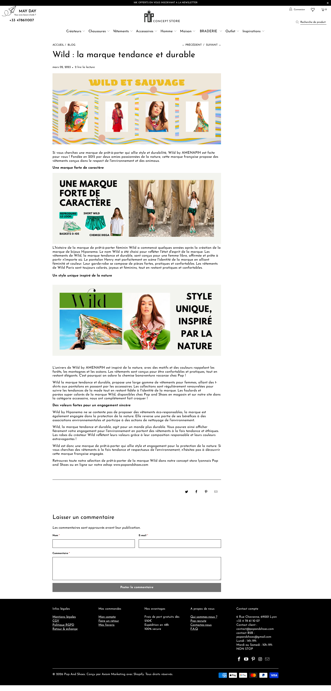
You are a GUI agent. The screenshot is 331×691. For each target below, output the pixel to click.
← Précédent (192, 45)
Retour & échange (65, 629)
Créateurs (73, 31)
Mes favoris (106, 625)
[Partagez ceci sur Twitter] (187, 492)
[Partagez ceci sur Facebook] (196, 492)
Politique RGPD (63, 625)
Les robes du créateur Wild (73, 435)
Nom (56, 535)
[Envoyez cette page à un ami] (216, 492)
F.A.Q (194, 629)
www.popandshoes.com (130, 465)
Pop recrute (198, 620)
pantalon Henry (101, 260)
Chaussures (97, 31)
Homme (167, 31)
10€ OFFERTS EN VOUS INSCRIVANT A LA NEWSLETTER (165, 3)
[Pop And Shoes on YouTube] (246, 659)
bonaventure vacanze (152, 375)
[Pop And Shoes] (162, 16)
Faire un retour (108, 620)
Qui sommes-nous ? (203, 616)
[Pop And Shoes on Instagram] (260, 659)
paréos (57, 394)
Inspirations (252, 31)
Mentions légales (64, 616)
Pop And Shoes (74, 674)
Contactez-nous (201, 625)
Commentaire (61, 553)
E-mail (143, 535)
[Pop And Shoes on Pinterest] (253, 659)
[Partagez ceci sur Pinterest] (206, 492)
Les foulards (187, 390)
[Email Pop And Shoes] (267, 659)
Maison (186, 31)
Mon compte (107, 616)
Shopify (139, 674)
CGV (55, 620)
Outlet (230, 31)
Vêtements (121, 31)
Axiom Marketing (113, 674)
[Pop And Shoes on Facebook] (239, 659)
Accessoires (144, 31)
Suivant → (213, 45)
